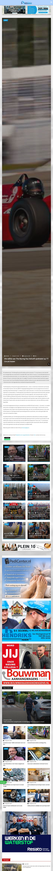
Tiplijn (3, 782)
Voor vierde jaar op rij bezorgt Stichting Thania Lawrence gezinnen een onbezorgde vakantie (38, 477)
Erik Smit (7, 356)
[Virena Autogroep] (26, 621)
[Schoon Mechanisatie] (26, 578)
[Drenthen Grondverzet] (14, 9)
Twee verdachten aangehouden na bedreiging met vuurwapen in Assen (23, 721)
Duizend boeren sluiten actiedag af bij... (37, 742)
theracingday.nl (25, 427)
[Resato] (26, 831)
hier (35, 435)
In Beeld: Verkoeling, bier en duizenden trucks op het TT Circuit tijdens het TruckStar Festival (38, 497)
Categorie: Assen (15, 356)
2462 (35, 356)
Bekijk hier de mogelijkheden (22, 435)
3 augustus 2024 (26, 356)
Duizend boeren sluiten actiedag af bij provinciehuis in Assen (37, 459)
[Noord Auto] (26, 664)
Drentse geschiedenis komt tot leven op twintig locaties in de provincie (13, 497)
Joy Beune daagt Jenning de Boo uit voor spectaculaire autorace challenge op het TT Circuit (13, 516)
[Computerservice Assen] (38, 9)
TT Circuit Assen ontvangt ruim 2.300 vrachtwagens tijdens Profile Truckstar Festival (37, 516)
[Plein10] (26, 547)
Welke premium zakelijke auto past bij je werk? (39, 805)
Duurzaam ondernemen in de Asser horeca (38, 763)
